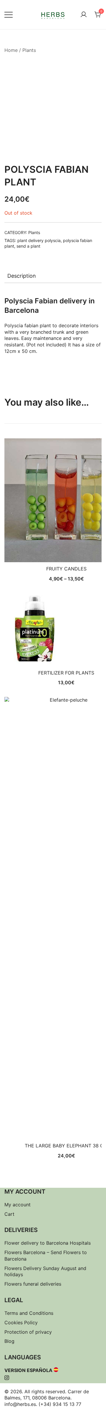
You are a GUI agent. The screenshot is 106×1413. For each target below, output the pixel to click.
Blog (9, 1341)
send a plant (28, 246)
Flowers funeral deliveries (32, 1284)
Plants (29, 50)
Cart (9, 1214)
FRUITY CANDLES (66, 569)
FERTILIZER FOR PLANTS (66, 673)
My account (17, 1205)
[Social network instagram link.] (6, 1377)
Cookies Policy (21, 1322)
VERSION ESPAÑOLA (28, 1370)
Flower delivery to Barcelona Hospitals (47, 1243)
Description (21, 276)
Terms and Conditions (28, 1313)
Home (11, 50)
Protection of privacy (28, 1332)
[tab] (53, 275)
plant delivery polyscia (39, 240)
